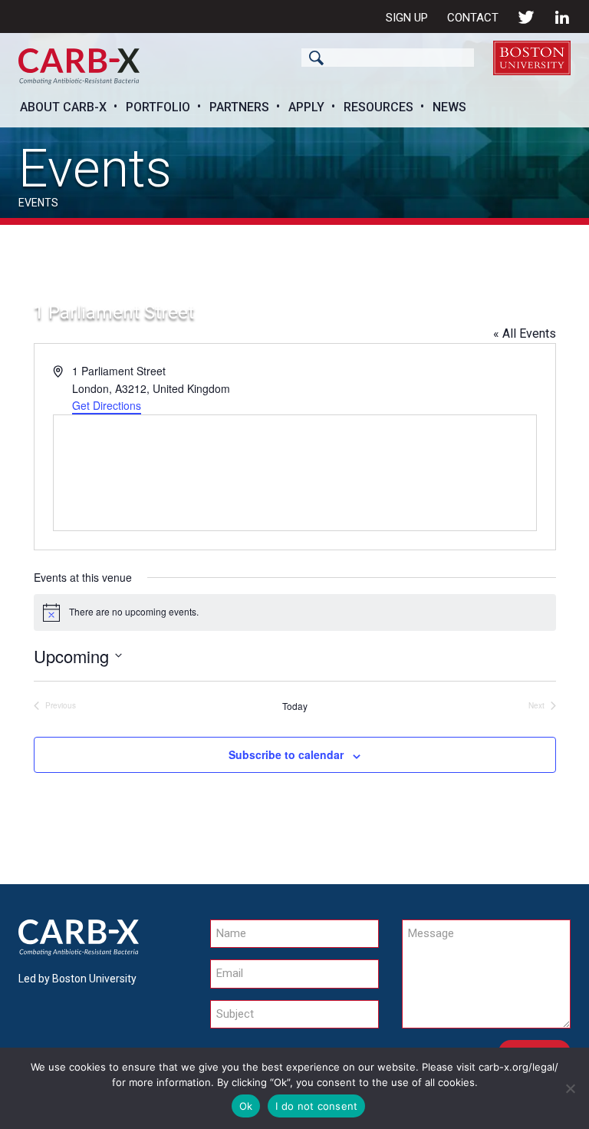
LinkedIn (562, 16)
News (449, 107)
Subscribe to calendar (286, 754)
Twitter (526, 16)
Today (295, 706)
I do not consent (316, 1106)
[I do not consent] (569, 1088)
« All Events (524, 333)
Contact (473, 18)
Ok (246, 1106)
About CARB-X (63, 107)
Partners (239, 107)
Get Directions (106, 405)
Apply (306, 107)
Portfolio (158, 107)
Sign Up (407, 18)
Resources (378, 107)
